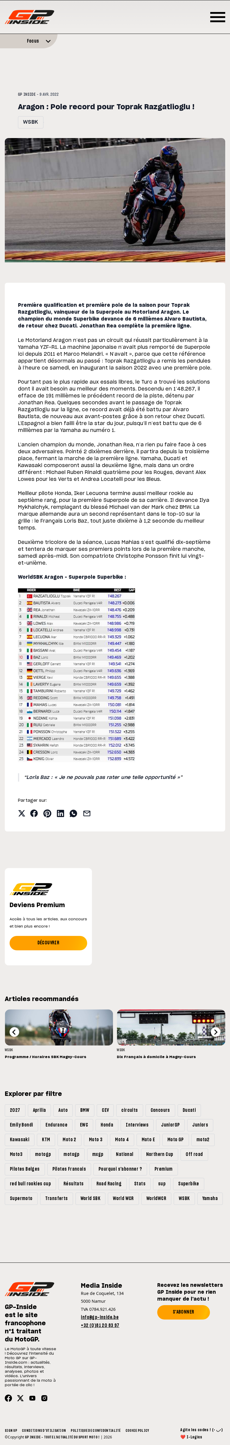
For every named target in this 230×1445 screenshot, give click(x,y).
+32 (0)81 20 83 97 (100, 1325)
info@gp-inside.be (100, 1317)
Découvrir (48, 942)
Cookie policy (137, 1430)
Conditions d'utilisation (44, 1430)
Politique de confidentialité (95, 1430)
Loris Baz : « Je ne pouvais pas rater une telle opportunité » (103, 777)
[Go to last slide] (14, 1032)
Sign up (11, 1430)
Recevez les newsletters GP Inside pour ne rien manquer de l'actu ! (190, 1292)
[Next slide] (215, 1032)
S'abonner (183, 1312)
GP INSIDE (27, 94)
